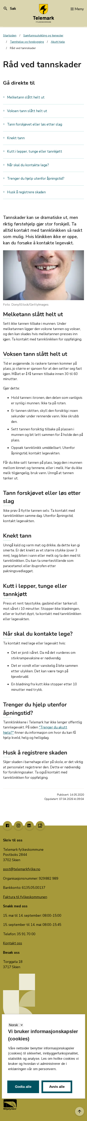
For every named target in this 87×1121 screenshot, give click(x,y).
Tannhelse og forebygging (27, 42)
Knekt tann (16, 138)
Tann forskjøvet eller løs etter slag (34, 124)
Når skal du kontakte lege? (28, 165)
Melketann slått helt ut (26, 97)
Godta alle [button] (23, 1087)
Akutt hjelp (58, 42)
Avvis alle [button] (57, 1087)
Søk (9, 8)
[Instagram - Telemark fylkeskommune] (18, 825)
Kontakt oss (12, 943)
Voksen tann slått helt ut (27, 111)
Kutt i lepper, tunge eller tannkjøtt (34, 151)
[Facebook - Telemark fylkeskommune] (7, 825)
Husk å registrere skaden (26, 192)
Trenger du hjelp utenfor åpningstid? (35, 178)
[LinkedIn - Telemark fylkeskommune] (29, 825)
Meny (79, 9)
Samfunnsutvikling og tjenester (43, 35)
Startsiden (9, 35)
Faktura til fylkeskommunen (25, 897)
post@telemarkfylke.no (21, 869)
